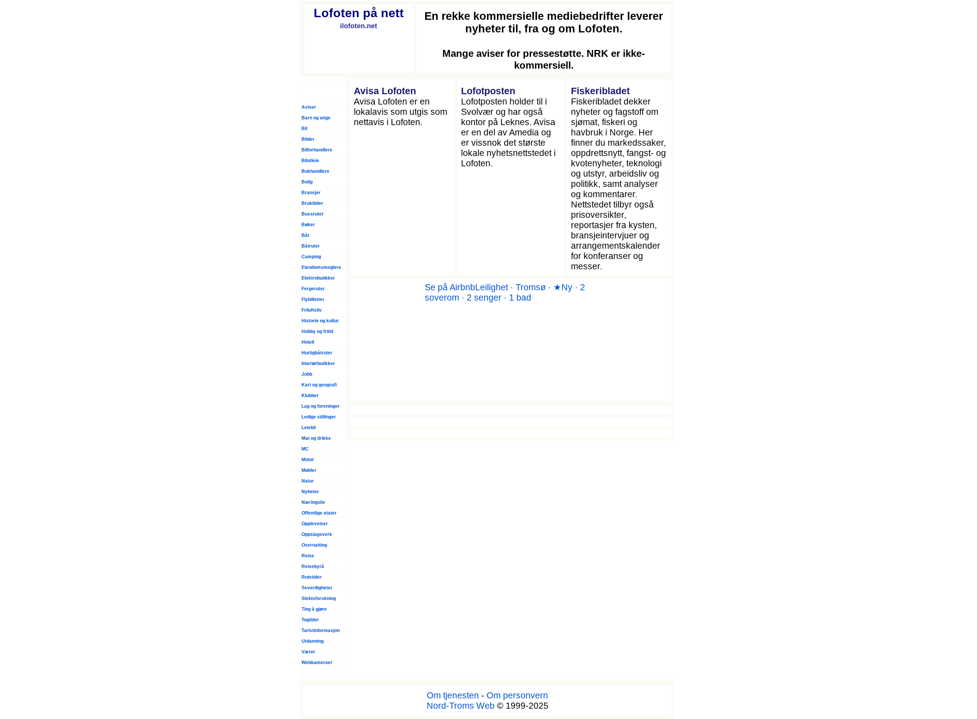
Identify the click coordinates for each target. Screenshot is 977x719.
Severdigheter (316, 587)
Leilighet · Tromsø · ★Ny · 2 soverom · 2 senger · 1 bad (505, 292)
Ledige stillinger (318, 417)
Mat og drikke (316, 438)
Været (308, 652)
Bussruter (312, 214)
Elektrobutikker (318, 278)
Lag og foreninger (320, 406)
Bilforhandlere (316, 150)
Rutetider (311, 577)
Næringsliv (313, 502)
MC (305, 449)
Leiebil (308, 427)
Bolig (307, 182)
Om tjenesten (453, 695)
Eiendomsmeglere (321, 267)
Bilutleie (310, 160)
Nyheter (310, 491)
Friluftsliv (311, 310)
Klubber (310, 395)
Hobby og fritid (317, 331)
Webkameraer (316, 662)
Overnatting (314, 545)
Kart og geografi (319, 385)
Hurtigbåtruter (316, 352)
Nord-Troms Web (461, 706)
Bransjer (311, 192)
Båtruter (310, 246)
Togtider (310, 619)
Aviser (308, 107)
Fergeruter (313, 288)
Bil (304, 128)
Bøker (308, 224)
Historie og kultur (320, 320)
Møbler (308, 470)
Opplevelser (314, 523)
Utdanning (312, 641)
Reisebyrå (312, 566)
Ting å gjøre (314, 609)
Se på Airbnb (450, 287)
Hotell (307, 342)
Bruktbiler (312, 203)
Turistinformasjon (320, 630)
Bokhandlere (315, 171)
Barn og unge (316, 118)
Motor (307, 459)
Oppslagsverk (316, 534)
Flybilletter (312, 299)
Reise (307, 555)
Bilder (307, 139)
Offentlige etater (319, 513)
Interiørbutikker (318, 363)
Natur (307, 481)
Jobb (306, 374)
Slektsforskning (318, 598)
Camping (311, 256)
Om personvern (517, 695)
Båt (305, 235)
